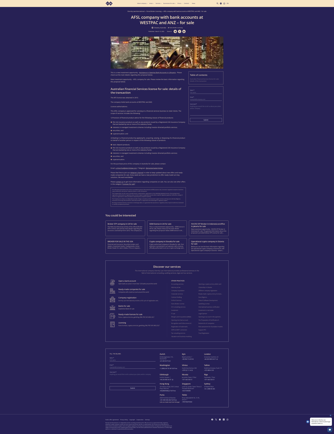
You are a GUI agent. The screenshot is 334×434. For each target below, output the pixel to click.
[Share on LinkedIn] (184, 31)
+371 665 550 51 (187, 380)
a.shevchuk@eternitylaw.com (126, 168)
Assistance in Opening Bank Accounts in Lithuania (157, 72)
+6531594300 (186, 391)
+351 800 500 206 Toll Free (168, 400)
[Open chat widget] (329, 429)
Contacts (186, 3)
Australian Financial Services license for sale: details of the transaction (204, 80)
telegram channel (136, 173)
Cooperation (140, 420)
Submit (206, 120)
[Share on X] (179, 31)
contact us (119, 182)
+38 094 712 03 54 (188, 359)
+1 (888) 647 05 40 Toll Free (168, 368)
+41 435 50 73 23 (165, 361)
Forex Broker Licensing (154, 11)
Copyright (132, 420)
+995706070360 (187, 402)
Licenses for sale (128, 184)
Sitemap (147, 420)
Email (192, 97)
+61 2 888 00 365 (209, 389)
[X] (216, 419)
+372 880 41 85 (209, 370)
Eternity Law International (136, 11)
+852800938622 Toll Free (168, 391)
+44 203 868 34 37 (210, 359)
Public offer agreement (112, 420)
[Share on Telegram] (175, 31)
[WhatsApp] (227, 419)
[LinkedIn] (224, 419)
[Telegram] (220, 419)
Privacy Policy (124, 420)
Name (192, 90)
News (193, 3)
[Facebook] (212, 419)
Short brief (193, 104)
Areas (151, 3)
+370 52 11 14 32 (187, 370)
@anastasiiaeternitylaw (154, 168)
